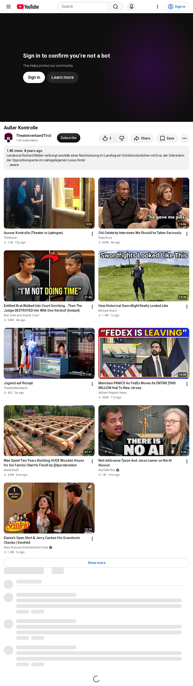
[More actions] (184, 138)
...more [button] (13, 165)
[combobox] (84, 6)
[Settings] (157, 6)
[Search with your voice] (131, 6)
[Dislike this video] (121, 138)
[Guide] (8, 6)
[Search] (115, 6)
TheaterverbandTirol (33, 135)
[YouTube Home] (27, 6)
